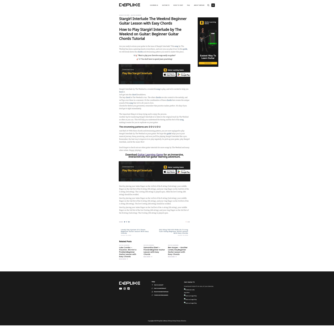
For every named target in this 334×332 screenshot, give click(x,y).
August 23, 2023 (124, 15)
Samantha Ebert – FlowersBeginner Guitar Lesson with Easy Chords (154, 250)
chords (140, 52)
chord (134, 95)
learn (121, 92)
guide (185, 49)
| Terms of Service (181, 321)
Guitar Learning (136, 15)
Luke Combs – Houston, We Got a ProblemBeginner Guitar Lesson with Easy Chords (127, 252)
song (176, 46)
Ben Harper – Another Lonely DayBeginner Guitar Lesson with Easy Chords (178, 250)
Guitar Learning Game (150, 154)
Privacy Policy (172, 321)
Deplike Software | (163, 321)
